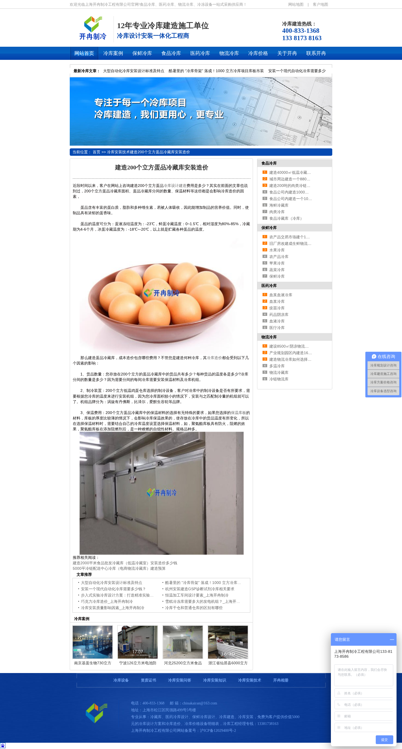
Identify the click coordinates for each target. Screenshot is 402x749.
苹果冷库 (277, 263)
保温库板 (238, 412)
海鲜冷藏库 (279, 205)
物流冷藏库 (279, 372)
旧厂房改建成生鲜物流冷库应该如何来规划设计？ (311, 243)
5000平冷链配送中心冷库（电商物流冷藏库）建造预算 (119, 568)
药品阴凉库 (279, 314)
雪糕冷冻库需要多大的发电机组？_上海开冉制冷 (206, 601)
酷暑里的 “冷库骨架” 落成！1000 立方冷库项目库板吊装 (216, 71)
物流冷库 (269, 337)
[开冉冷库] (91, 39)
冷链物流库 (279, 379)
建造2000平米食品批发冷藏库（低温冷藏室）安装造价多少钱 (125, 563)
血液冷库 (277, 321)
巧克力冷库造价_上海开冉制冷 (107, 601)
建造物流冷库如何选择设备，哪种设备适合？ (307, 359)
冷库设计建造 (175, 185)
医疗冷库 (277, 327)
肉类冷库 (277, 212)
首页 (96, 152)
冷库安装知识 (214, 680)
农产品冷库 (279, 256)
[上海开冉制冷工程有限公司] (94, 726)
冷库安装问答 (179, 680)
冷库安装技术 (118, 152)
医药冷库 (269, 285)
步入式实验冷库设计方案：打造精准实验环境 (119, 595)
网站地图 (296, 4)
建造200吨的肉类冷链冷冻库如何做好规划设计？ (311, 185)
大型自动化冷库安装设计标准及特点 (133, 71)
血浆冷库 (277, 301)
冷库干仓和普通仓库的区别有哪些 (194, 608)
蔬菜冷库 (277, 270)
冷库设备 (121, 680)
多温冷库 (277, 366)
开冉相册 (281, 680)
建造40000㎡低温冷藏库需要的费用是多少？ (307, 172)
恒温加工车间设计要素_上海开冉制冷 (197, 595)
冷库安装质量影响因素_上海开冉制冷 (112, 608)
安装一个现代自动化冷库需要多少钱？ (113, 589)
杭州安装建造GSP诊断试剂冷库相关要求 (199, 589)
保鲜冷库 (269, 227)
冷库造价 (214, 358)
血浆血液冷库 (280, 295)
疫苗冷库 (277, 308)
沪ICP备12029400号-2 (218, 731)
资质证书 (148, 680)
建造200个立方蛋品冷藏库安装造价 (160, 152)
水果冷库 (277, 250)
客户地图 (320, 4)
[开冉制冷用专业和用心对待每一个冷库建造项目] (201, 144)
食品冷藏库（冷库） (286, 218)
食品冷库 (269, 163)
